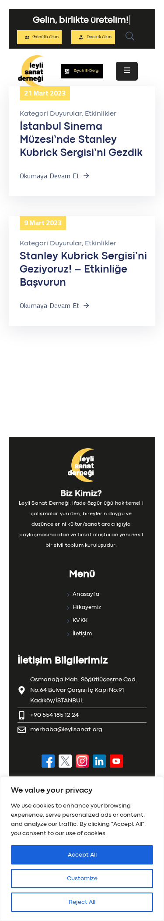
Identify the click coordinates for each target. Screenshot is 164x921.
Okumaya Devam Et (50, 175)
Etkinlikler (100, 114)
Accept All (82, 854)
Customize (82, 878)
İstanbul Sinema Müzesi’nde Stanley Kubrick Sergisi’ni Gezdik (81, 140)
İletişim (82, 633)
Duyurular (66, 114)
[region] (82, 848)
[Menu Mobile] (127, 71)
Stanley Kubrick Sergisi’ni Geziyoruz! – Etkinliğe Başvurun (83, 269)
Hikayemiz (87, 607)
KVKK (80, 620)
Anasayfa (86, 594)
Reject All (82, 902)
